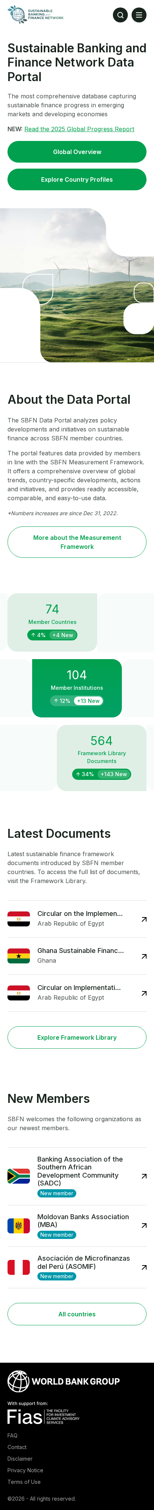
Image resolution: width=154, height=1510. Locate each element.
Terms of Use (24, 1482)
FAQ (12, 1435)
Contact (17, 1447)
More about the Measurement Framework (77, 542)
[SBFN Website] (35, 14)
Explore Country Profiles (77, 179)
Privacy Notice (25, 1470)
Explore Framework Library (77, 1037)
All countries (77, 1314)
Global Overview (77, 152)
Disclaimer (20, 1458)
